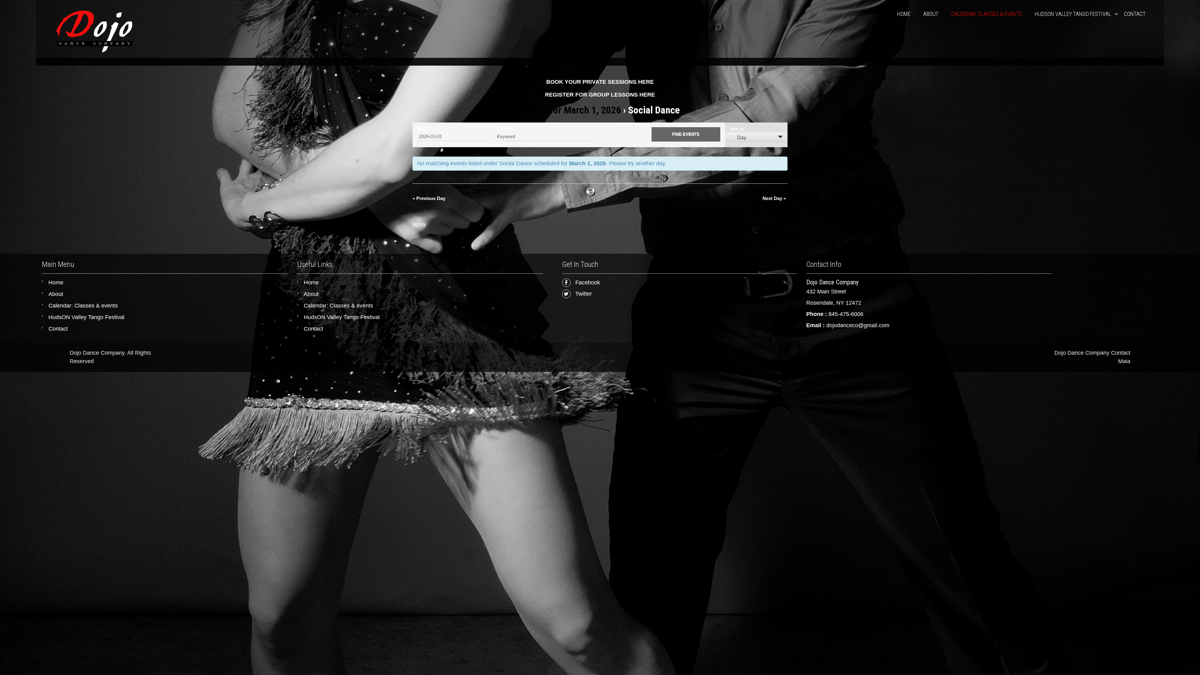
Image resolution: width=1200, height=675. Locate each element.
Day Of (423, 129)
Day (741, 137)
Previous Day (428, 198)
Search (502, 129)
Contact (1135, 14)
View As (737, 129)
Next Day (774, 198)
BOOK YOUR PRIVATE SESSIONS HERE (600, 82)
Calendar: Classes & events (986, 14)
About (930, 14)
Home (903, 14)
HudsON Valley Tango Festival (1073, 14)
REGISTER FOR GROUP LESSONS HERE (600, 95)
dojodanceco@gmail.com (857, 325)
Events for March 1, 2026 (570, 110)
